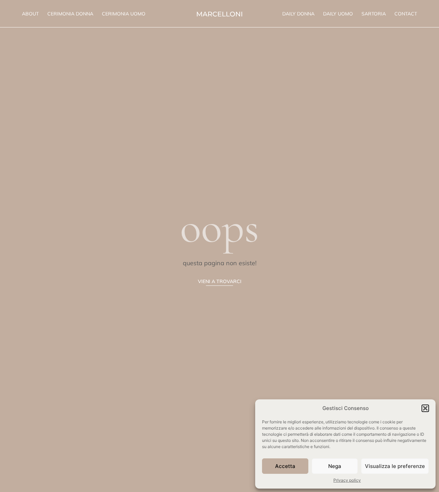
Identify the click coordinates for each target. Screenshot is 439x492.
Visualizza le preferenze (395, 466)
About (30, 14)
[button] (425, 408)
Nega (334, 466)
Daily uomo (338, 14)
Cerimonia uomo (123, 14)
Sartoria (373, 14)
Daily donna (298, 14)
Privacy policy (347, 480)
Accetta (285, 466)
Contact (405, 14)
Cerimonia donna (70, 14)
